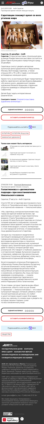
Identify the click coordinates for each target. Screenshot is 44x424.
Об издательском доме (12, 349)
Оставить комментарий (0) (22, 117)
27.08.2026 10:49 (6, 185)
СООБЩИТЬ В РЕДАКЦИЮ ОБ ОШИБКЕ (17, 358)
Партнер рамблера (19, 414)
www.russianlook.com (9, 50)
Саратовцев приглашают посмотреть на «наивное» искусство (23, 153)
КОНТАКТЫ (28, 349)
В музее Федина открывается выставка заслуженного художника (22, 173)
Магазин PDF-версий (23, 352)
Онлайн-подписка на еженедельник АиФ (20, 355)
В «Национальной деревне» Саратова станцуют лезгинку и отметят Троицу (25, 160)
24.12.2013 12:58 (6, 8)
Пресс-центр (7, 352)
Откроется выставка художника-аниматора (17, 100)
